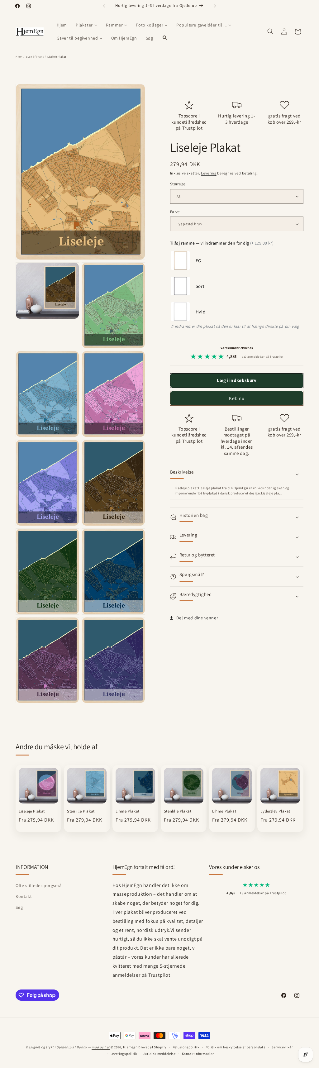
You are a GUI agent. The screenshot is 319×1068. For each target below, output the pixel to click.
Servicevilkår (282, 1047)
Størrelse (178, 184)
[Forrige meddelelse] (104, 6)
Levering (209, 173)
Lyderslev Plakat (275, 811)
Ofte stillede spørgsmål (39, 885)
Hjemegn (130, 1047)
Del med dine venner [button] (197, 618)
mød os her (101, 1047)
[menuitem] (61, 24)
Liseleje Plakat (32, 811)
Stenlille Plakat (81, 811)
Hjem (19, 57)
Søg (19, 907)
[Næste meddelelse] (215, 6)
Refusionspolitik (186, 1047)
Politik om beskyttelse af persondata (236, 1047)
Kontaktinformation (198, 1053)
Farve (175, 211)
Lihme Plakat (128, 811)
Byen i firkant (35, 57)
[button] (270, 31)
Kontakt (24, 896)
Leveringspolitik (124, 1053)
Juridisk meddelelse (159, 1053)
